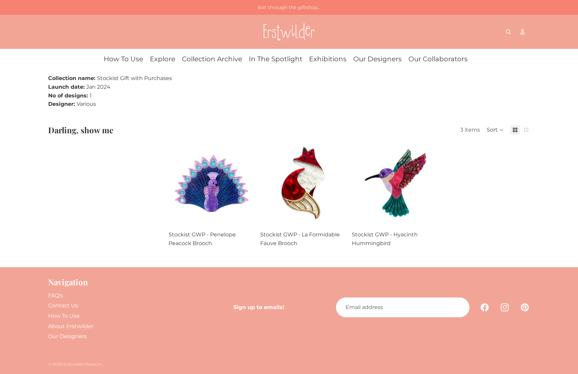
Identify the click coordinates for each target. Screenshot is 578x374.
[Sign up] (460, 307)
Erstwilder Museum (82, 364)
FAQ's (55, 295)
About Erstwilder (70, 326)
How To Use (64, 316)
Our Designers (67, 336)
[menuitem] (123, 59)
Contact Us (63, 305)
